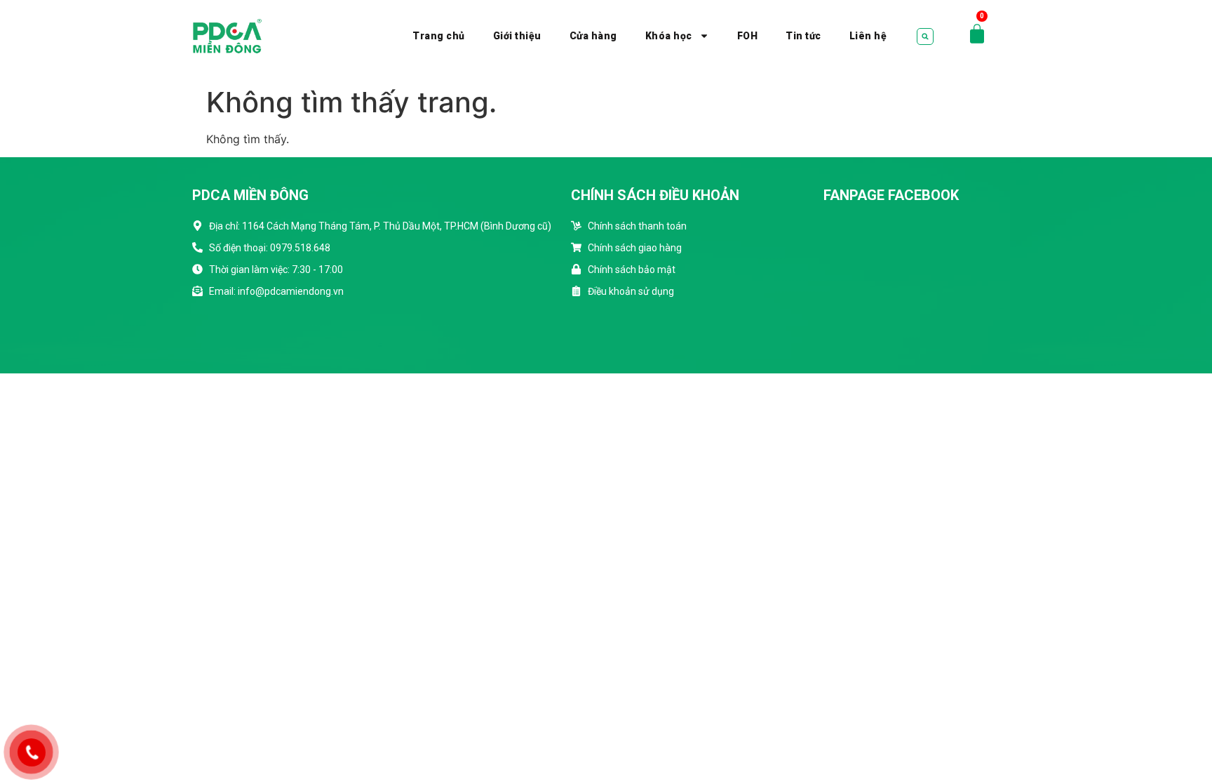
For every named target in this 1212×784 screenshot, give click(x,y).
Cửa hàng (593, 35)
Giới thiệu (517, 35)
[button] (925, 36)
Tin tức (803, 35)
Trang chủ (438, 35)
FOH (747, 35)
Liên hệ (868, 35)
